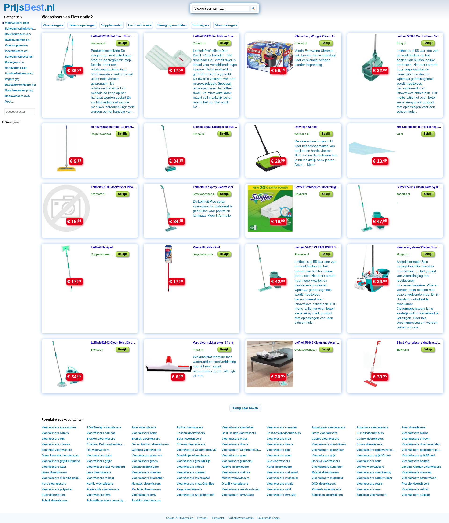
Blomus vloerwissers (146, 438)
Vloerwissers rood (279, 489)
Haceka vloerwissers (326, 461)
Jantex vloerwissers (145, 466)
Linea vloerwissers (54, 472)
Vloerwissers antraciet (282, 427)
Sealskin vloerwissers (146, 500)
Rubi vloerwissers (54, 495)
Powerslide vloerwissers (103, 489)
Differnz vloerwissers (191, 444)
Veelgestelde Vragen (268, 517)
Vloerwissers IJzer (54, 466)
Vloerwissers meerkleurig (374, 472)
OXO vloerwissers (324, 483)
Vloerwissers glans (99, 455)
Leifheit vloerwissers (370, 466)
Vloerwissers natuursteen (419, 478)
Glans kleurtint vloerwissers (60, 455)
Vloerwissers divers (235, 444)
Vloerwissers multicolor (282, 478)
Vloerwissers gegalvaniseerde (377, 450)
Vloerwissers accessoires (59, 427)
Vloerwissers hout (369, 461)
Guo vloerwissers (278, 461)
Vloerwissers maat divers (329, 444)
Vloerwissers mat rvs (236, 472)
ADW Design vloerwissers (104, 427)
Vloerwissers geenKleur (328, 450)
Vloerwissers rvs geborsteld (195, 495)
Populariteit (218, 517)
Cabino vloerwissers (325, 438)
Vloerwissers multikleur (327, 478)
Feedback (202, 517)
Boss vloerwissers (189, 438)
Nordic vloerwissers (100, 483)
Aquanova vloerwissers (372, 427)
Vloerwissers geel (278, 450)
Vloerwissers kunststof (327, 466)
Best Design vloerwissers (239, 433)
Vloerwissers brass (235, 438)
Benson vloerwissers (191, 433)
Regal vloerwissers (189, 489)
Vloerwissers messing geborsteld (62, 478)
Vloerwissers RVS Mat (281, 495)
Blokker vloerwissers (101, 438)
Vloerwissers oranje (280, 483)
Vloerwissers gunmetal (237, 461)
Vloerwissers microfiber (148, 478)
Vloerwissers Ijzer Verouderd (106, 466)
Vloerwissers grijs (324, 455)
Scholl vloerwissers (55, 500)
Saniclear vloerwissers (372, 495)
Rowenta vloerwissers (326, 489)
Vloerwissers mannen (146, 472)
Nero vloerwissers (54, 483)
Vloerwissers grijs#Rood (418, 455)
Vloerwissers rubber (415, 489)
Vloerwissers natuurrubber (374, 478)
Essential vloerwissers (57, 450)
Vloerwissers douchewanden (421, 444)
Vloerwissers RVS (99, 495)
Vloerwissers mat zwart (282, 472)
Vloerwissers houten (415, 461)
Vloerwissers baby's (55, 433)
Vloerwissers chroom (416, 438)
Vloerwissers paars (370, 483)
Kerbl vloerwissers (279, 466)
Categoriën (13, 17)
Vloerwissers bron (279, 438)
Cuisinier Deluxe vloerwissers (107, 444)
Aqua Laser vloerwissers (328, 427)
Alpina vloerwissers (190, 427)
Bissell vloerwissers (370, 433)
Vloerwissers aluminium (238, 427)
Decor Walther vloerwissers (150, 444)
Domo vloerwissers (370, 444)
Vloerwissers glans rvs (147, 455)
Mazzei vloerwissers (325, 472)
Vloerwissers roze (369, 489)
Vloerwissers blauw (415, 433)
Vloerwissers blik (53, 438)
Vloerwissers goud (234, 455)
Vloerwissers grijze (99, 461)
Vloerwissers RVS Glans (238, 495)
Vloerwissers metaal (100, 478)
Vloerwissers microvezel (193, 478)
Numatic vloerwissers (146, 483)
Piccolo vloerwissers (416, 483)
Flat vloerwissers (98, 450)
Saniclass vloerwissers (327, 495)
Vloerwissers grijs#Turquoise (61, 461)
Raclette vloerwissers (146, 489)
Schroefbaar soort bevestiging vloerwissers (107, 500)
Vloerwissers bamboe (101, 433)
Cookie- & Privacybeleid (179, 517)
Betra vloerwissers (324, 433)
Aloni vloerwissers (144, 427)
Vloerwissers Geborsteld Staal (242, 450)
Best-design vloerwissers (284, 433)
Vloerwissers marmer (191, 472)
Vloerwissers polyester (57, 489)
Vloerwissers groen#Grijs (193, 461)
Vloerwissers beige (144, 433)
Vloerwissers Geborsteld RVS (196, 450)
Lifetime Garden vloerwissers (421, 466)
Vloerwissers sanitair (416, 495)
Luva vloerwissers (99, 472)
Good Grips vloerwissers (193, 455)
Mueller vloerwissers (236, 478)
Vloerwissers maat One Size (195, 483)
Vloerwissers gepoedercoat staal (422, 450)
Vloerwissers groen (145, 461)
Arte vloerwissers (414, 427)
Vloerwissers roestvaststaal (240, 489)
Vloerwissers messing (416, 472)
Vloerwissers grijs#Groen (374, 455)
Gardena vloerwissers (146, 450)
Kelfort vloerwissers (235, 466)
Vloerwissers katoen (190, 466)
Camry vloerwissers (370, 438)
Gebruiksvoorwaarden (241, 517)
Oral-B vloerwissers (235, 483)
